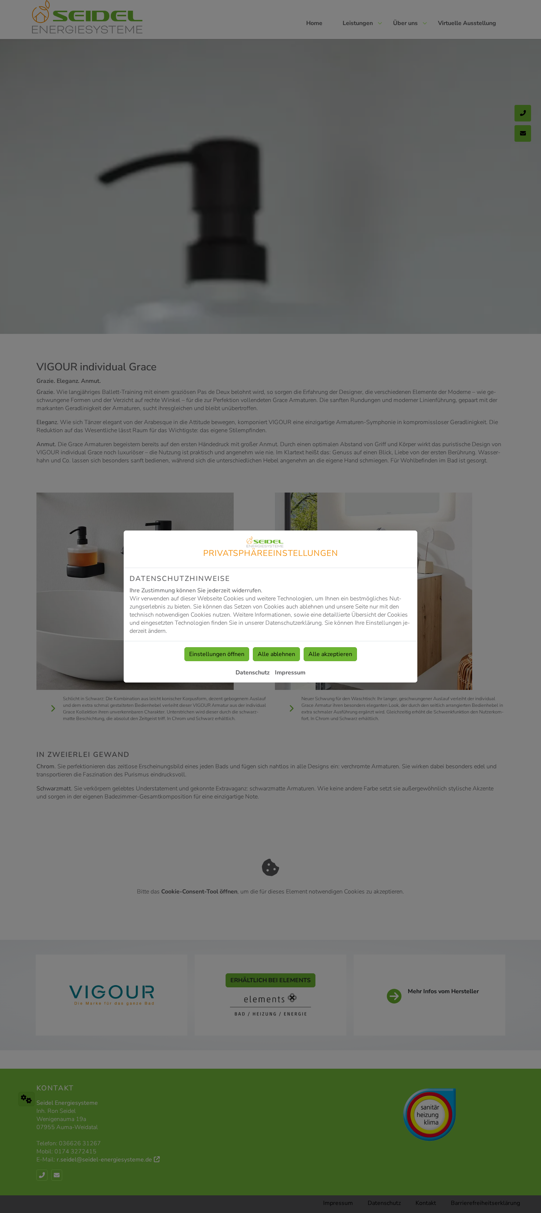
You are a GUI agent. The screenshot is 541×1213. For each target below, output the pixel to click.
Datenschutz (253, 673)
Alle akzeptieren (330, 654)
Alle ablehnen (276, 654)
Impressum (290, 673)
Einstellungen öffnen (216, 654)
